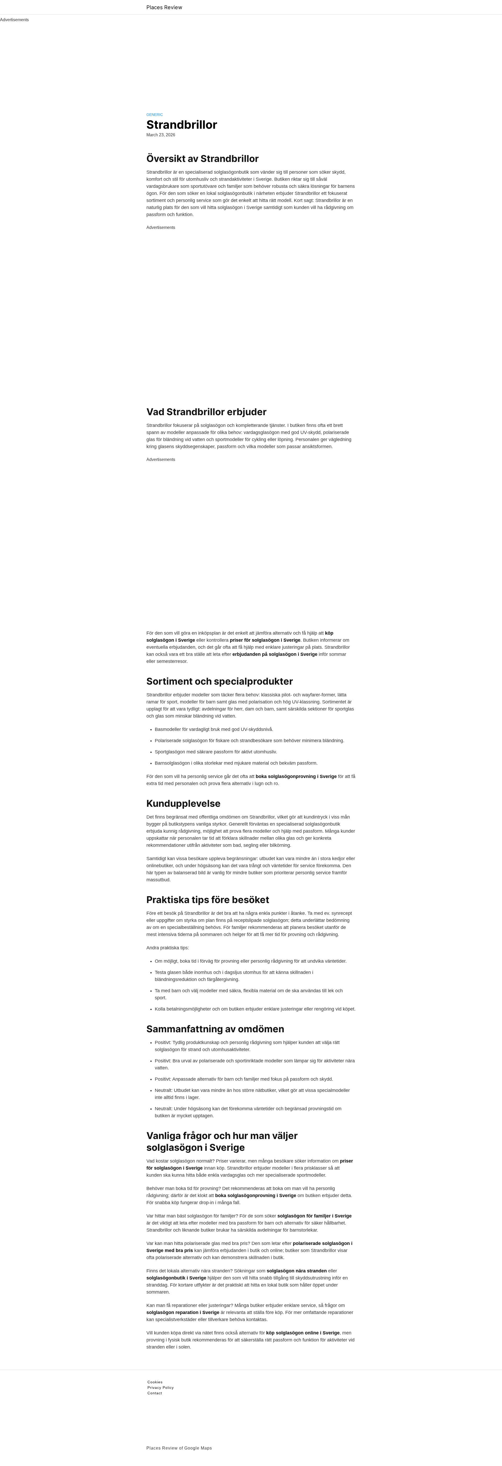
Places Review (164, 7)
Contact (154, 1393)
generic (154, 114)
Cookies (155, 1382)
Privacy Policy (160, 1387)
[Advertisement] (251, 62)
